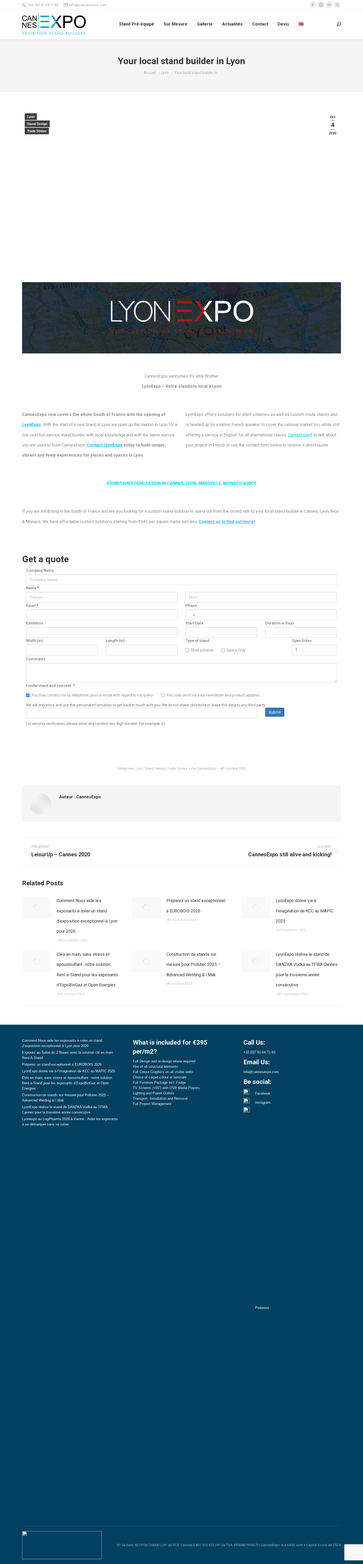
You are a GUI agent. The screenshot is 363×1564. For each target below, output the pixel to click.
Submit (275, 712)
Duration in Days (279, 623)
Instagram (263, 1102)
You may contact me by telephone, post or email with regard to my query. (92, 695)
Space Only (236, 650)
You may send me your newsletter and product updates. (213, 695)
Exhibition (34, 623)
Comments (36, 659)
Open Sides (302, 641)
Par (203, 768)
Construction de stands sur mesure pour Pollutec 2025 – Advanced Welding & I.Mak (193, 964)
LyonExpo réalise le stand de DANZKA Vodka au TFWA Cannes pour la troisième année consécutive (306, 969)
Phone (191, 605)
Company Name (40, 570)
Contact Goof (300, 434)
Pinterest (262, 1308)
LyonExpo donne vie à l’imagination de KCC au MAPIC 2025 (305, 911)
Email (32, 605)
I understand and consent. (50, 685)
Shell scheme (202, 650)
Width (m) (34, 641)
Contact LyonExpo (105, 445)
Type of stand (197, 641)
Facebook (262, 1093)
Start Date (194, 623)
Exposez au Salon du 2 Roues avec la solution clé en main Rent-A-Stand (67, 1055)
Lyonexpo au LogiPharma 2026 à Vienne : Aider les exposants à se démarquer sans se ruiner (70, 1121)
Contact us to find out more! (227, 521)
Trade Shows (37, 131)
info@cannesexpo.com (88, 5)
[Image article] (36, 907)
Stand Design (37, 124)
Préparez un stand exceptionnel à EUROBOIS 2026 (195, 905)
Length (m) (115, 641)
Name (32, 588)
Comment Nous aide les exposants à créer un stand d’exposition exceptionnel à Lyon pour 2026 (87, 916)
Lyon (31, 117)
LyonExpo (31, 424)
